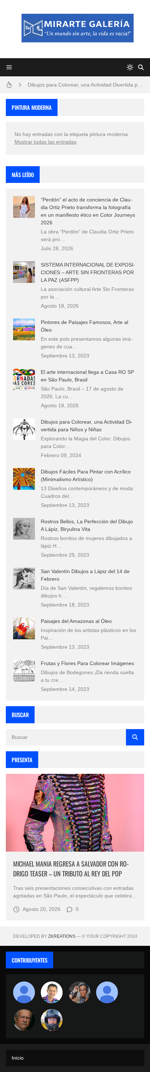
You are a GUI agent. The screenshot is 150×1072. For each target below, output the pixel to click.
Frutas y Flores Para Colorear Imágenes (87, 663)
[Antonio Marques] (24, 992)
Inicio (18, 1058)
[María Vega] (107, 992)
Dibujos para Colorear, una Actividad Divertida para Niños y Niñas (86, 85)
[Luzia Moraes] (79, 992)
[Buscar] (141, 67)
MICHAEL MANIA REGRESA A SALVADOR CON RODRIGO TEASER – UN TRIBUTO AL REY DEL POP (71, 868)
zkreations (61, 936)
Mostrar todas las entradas (45, 142)
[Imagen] (75, 813)
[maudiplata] (52, 1020)
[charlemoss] (24, 1020)
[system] (130, 67)
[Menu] (9, 67)
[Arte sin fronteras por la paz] (52, 992)
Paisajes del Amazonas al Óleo (76, 621)
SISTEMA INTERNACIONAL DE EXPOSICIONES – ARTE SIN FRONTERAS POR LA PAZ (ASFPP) (88, 272)
